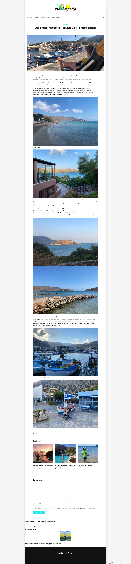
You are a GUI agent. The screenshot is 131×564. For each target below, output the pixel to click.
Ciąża (48, 18)
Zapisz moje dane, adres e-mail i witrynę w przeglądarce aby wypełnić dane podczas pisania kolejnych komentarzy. (65, 508)
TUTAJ (65, 94)
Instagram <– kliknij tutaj (31, 529)
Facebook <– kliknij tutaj (31, 526)
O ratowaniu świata (56, 18)
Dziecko (43, 18)
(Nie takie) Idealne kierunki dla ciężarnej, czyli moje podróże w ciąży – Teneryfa (65, 466)
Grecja (38, 433)
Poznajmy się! (29, 18)
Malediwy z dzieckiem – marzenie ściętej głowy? (43, 466)
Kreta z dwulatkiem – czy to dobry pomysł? (86, 466)
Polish (112, 562)
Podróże (36, 18)
